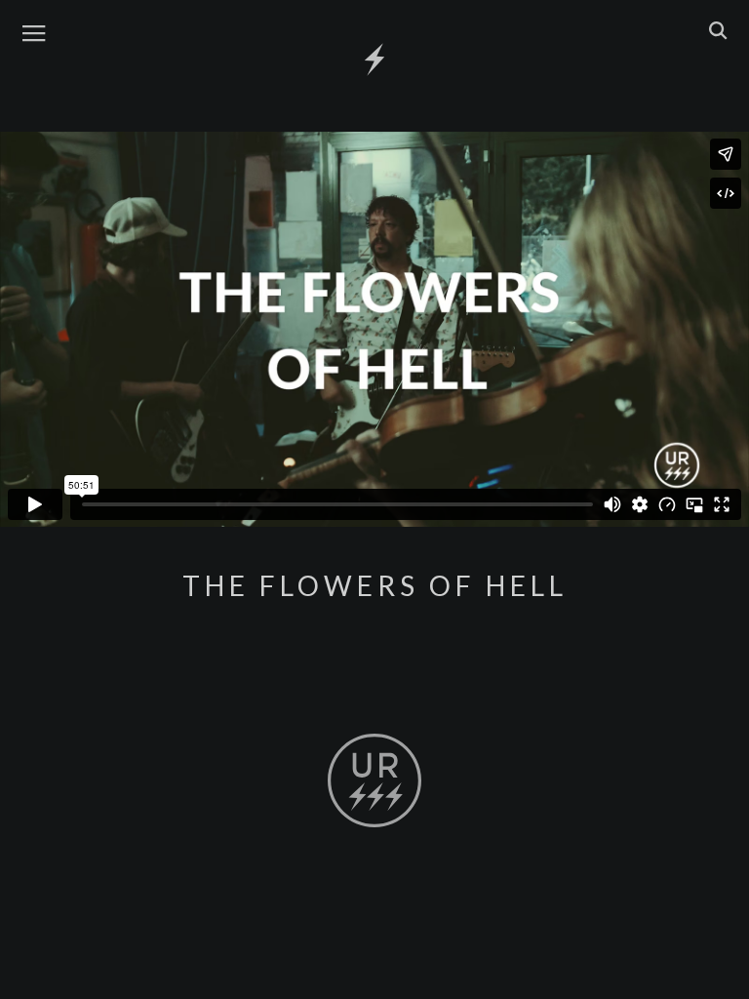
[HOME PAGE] (374, 60)
